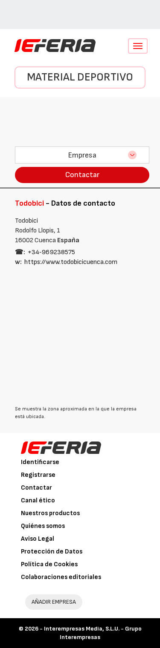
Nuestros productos (50, 513)
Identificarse (40, 462)
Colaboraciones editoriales (61, 577)
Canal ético (38, 500)
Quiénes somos (43, 526)
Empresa (82, 155)
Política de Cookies (49, 564)
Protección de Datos (51, 552)
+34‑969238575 (51, 252)
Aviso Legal (37, 539)
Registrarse (38, 475)
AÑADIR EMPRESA (54, 601)
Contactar (82, 174)
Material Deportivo (80, 77)
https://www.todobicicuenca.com (70, 262)
